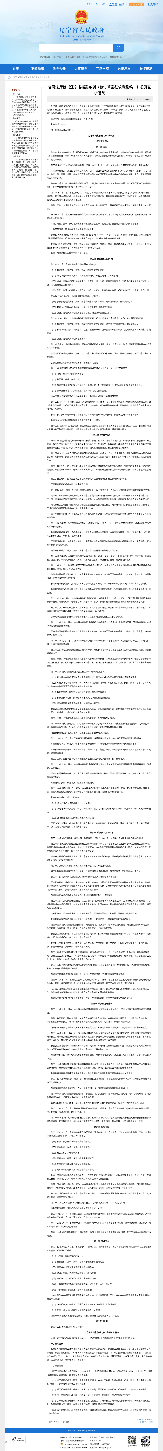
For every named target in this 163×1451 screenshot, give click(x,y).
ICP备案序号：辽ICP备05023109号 (73, 1448)
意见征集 (33, 77)
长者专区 (137, 4)
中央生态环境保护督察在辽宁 (95, 57)
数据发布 (124, 68)
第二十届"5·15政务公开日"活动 (66, 57)
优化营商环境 (116, 57)
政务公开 (59, 68)
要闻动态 (37, 68)
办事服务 (80, 68)
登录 (121, 4)
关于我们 (71, 1431)
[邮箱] (88, 4)
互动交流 (102, 68)
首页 (16, 68)
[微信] (96, 4)
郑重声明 (81, 1431)
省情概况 (145, 68)
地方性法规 (44, 77)
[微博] (103, 4)
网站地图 (91, 1431)
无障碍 (154, 4)
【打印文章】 (146, 99)
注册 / (115, 4)
